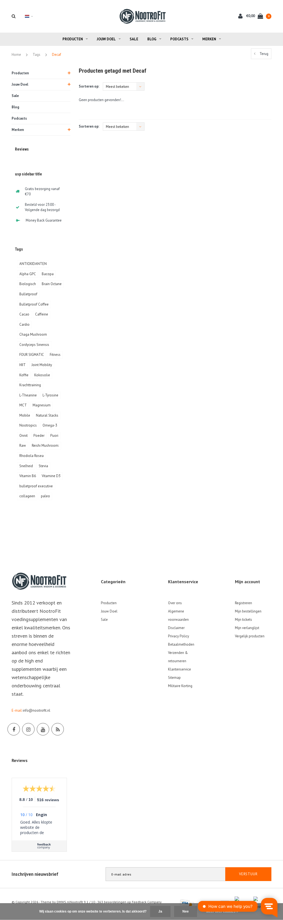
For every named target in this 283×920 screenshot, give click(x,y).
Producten (72, 39)
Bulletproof (28, 294)
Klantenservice (179, 669)
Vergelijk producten (249, 636)
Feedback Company (147, 902)
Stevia (43, 466)
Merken (209, 39)
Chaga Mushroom (33, 334)
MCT (23, 405)
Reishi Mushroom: (45, 445)
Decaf (56, 54)
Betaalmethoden (181, 644)
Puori (54, 435)
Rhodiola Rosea (31, 455)
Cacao (24, 314)
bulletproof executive (36, 486)
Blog (151, 39)
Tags (36, 54)
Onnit (23, 435)
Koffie (23, 375)
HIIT (22, 364)
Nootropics (28, 425)
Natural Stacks (47, 415)
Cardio (24, 324)
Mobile (24, 415)
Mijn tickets (243, 619)
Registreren (243, 603)
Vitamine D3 (51, 476)
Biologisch (27, 284)
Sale (134, 39)
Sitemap (174, 677)
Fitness (55, 354)
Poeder (38, 435)
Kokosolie (42, 375)
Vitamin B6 (27, 476)
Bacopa (48, 274)
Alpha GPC (27, 274)
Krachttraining (30, 385)
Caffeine (41, 314)
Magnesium (42, 405)
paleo (45, 496)
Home (16, 54)
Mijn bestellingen (248, 611)
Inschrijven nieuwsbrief (35, 874)
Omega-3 (50, 425)
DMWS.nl (63, 902)
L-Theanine (28, 395)
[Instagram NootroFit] (28, 729)
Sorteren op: (89, 86)
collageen (27, 496)
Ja (160, 911)
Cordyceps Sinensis (34, 344)
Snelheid (26, 466)
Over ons (175, 603)
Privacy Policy (178, 636)
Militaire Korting (180, 686)
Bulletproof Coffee (34, 304)
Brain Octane (52, 284)
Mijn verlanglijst (247, 627)
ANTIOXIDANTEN (33, 263)
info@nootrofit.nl (36, 710)
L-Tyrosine (50, 395)
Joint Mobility (42, 364)
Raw (22, 445)
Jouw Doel (106, 39)
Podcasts (179, 39)
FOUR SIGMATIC (31, 354)
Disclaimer (176, 627)
